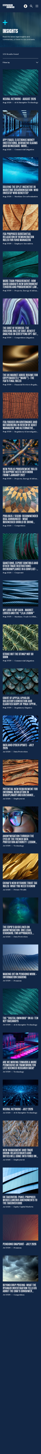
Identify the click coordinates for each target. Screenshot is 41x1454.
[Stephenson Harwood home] (8, 6)
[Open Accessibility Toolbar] (25, 6)
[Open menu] (37, 6)
